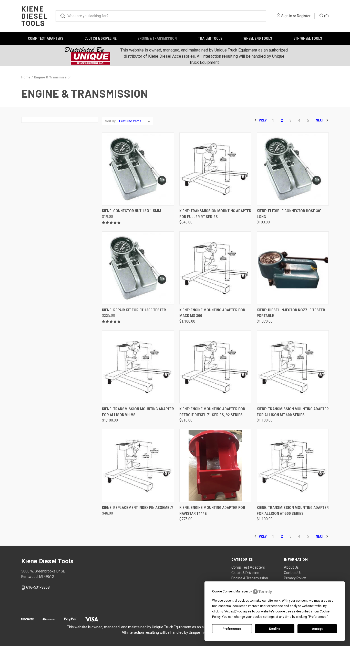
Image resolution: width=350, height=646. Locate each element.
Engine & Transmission (157, 38)
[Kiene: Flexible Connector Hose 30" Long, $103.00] (293, 169)
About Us (291, 567)
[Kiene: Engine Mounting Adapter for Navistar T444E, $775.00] (215, 465)
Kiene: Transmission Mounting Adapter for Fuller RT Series (215, 214)
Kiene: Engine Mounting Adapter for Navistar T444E (212, 510)
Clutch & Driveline (101, 38)
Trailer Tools (210, 38)
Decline (274, 629)
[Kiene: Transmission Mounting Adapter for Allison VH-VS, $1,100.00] (138, 366)
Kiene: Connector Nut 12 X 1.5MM (131, 211)
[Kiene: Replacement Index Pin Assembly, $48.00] (138, 465)
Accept (317, 629)
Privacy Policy (295, 578)
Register (304, 16)
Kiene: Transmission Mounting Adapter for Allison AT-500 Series (293, 510)
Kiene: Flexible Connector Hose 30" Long (289, 214)
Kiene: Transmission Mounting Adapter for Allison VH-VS (138, 412)
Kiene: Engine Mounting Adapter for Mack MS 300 (212, 313)
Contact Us (293, 573)
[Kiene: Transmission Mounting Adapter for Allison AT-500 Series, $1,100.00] (293, 465)
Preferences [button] (317, 617)
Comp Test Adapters (45, 38)
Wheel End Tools (257, 38)
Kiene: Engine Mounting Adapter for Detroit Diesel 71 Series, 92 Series (212, 412)
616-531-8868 (38, 587)
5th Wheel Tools (307, 38)
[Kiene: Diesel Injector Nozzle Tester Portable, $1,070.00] (293, 267)
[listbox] (135, 121)
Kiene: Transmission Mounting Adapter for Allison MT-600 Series (293, 412)
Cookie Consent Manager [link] (230, 591)
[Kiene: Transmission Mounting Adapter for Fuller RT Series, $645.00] (215, 169)
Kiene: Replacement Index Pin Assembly (137, 507)
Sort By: (110, 121)
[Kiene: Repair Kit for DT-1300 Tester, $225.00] (138, 267)
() (326, 16)
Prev (262, 120)
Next (320, 120)
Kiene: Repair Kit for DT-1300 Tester (134, 310)
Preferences (232, 629)
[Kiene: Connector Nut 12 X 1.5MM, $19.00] (138, 169)
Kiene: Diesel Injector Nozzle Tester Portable (291, 313)
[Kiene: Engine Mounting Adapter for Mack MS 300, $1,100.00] (215, 267)
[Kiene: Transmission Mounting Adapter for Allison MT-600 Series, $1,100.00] (293, 366)
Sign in (286, 16)
